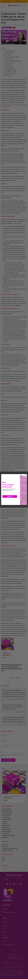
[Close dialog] (25, 476)
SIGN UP (9, 496)
